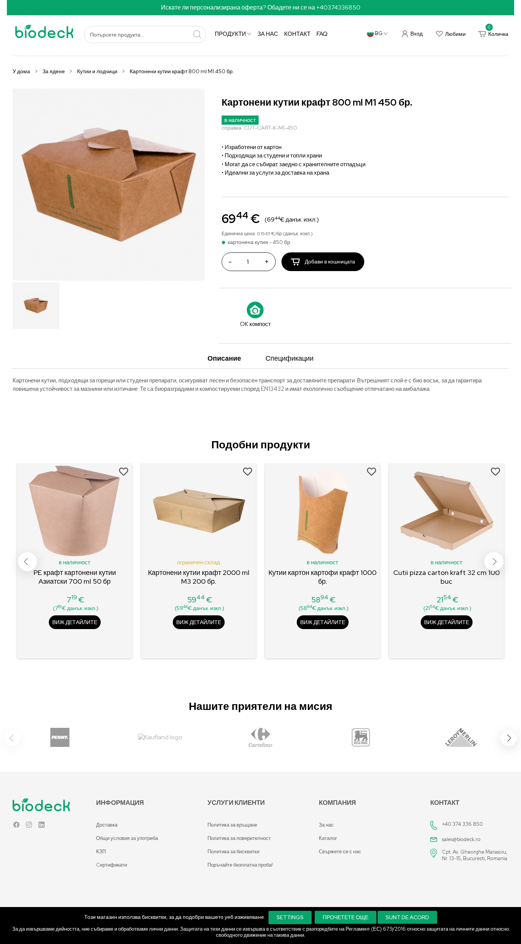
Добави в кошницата (329, 261)
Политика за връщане (232, 825)
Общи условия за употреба (127, 838)
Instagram (29, 826)
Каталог (328, 838)
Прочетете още (345, 917)
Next (493, 561)
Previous (27, 561)
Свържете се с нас (340, 851)
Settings (290, 917)
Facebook (16, 826)
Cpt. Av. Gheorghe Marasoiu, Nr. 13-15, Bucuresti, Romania (474, 855)
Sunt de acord (407, 917)
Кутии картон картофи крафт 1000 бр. (322, 577)
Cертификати (111, 865)
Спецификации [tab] (289, 358)
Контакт (297, 34)
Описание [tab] (224, 358)
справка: (232, 127)
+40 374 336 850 (462, 824)
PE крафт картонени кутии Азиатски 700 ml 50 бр (75, 577)
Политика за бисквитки (233, 851)
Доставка (106, 825)
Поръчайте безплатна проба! (240, 865)
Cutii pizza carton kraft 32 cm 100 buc (446, 577)
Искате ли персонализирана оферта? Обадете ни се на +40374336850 (260, 7)
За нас (267, 34)
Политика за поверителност (239, 838)
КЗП (101, 851)
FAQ (322, 34)
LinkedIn (42, 826)
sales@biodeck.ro (461, 839)
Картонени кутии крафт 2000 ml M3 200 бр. (198, 577)
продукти (231, 34)
